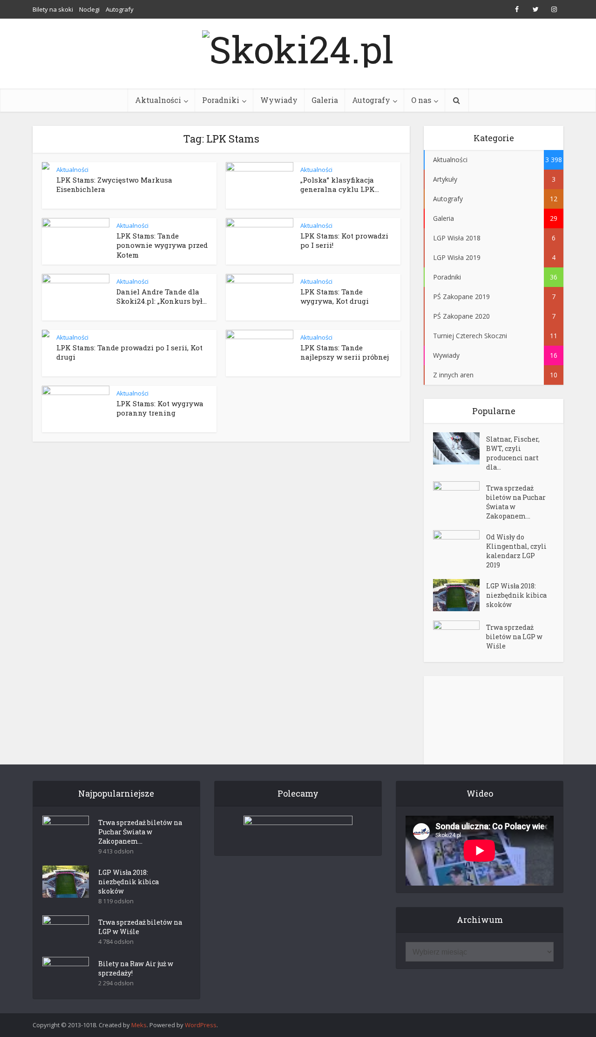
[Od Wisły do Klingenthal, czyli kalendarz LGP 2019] (459, 546)
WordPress (201, 1025)
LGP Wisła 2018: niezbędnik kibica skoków (516, 595)
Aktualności (158, 100)
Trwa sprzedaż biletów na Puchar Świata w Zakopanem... (516, 502)
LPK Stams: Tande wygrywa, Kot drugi (334, 296)
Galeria (325, 100)
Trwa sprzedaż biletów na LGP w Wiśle (514, 636)
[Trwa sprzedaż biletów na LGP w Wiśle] (459, 637)
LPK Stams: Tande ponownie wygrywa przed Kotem (162, 245)
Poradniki (220, 100)
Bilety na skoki (53, 9)
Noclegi (89, 9)
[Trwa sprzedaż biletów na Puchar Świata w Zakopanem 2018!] (459, 497)
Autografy (120, 9)
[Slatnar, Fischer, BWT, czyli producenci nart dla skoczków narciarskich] (459, 448)
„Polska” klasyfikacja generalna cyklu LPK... (339, 184)
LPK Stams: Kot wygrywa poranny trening (159, 408)
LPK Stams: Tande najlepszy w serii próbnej (344, 352)
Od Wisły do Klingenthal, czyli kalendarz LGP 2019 (516, 550)
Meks (139, 1025)
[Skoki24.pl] (298, 47)
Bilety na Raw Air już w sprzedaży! (135, 968)
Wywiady (279, 100)
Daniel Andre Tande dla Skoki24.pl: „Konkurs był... (161, 296)
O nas (421, 100)
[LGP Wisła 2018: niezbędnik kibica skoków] (459, 595)
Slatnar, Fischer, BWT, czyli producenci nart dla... (513, 453)
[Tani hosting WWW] (298, 830)
